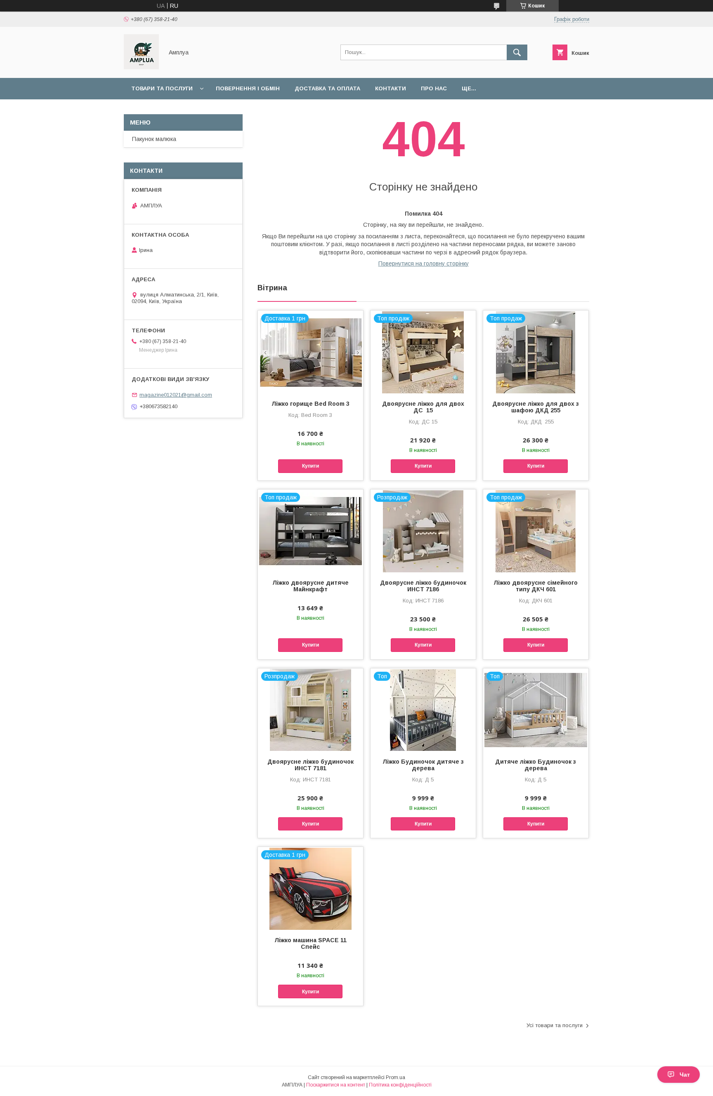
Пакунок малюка (154, 139)
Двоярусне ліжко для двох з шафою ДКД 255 (535, 407)
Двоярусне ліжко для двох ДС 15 (423, 407)
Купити (310, 466)
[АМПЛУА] (141, 67)
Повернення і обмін (248, 88)
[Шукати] (517, 52)
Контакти (390, 88)
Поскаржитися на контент (335, 1085)
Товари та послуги (162, 88)
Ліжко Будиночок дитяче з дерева (423, 764)
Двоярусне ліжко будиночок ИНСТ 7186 (423, 586)
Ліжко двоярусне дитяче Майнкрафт (310, 586)
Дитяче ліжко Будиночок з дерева (535, 764)
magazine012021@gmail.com (175, 395)
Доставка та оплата (327, 88)
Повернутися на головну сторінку (423, 263)
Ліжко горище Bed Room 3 (310, 403)
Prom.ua (395, 1077)
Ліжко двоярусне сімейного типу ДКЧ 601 (535, 586)
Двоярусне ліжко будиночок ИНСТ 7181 (310, 764)
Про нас (434, 88)
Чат (685, 1074)
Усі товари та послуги (554, 1025)
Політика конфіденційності (400, 1085)
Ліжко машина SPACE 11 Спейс (310, 943)
